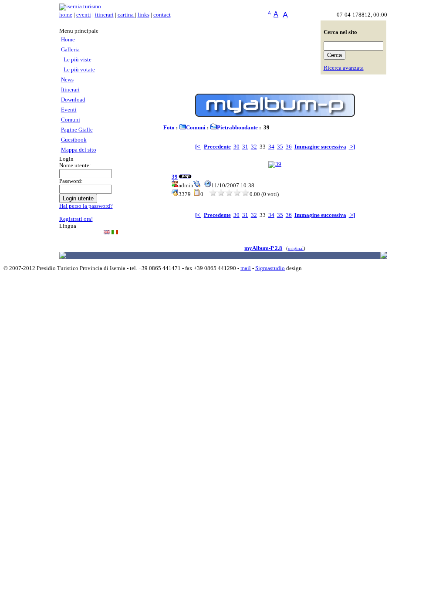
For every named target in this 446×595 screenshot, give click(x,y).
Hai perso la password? (86, 206)
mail (245, 268)
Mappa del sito (78, 150)
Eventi (69, 110)
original (296, 248)
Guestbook (74, 140)
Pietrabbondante (237, 128)
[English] (108, 233)
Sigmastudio (270, 268)
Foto (169, 128)
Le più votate (79, 70)
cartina (126, 15)
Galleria (70, 50)
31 (245, 147)
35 (280, 147)
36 (289, 147)
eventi (83, 15)
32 (254, 147)
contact (162, 15)
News (67, 80)
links (143, 15)
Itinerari (70, 90)
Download (73, 100)
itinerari (104, 15)
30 (236, 147)
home (65, 15)
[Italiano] (115, 233)
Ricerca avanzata (344, 68)
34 (271, 147)
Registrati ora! (76, 219)
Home (68, 40)
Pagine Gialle (77, 130)
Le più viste (77, 60)
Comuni (70, 120)
